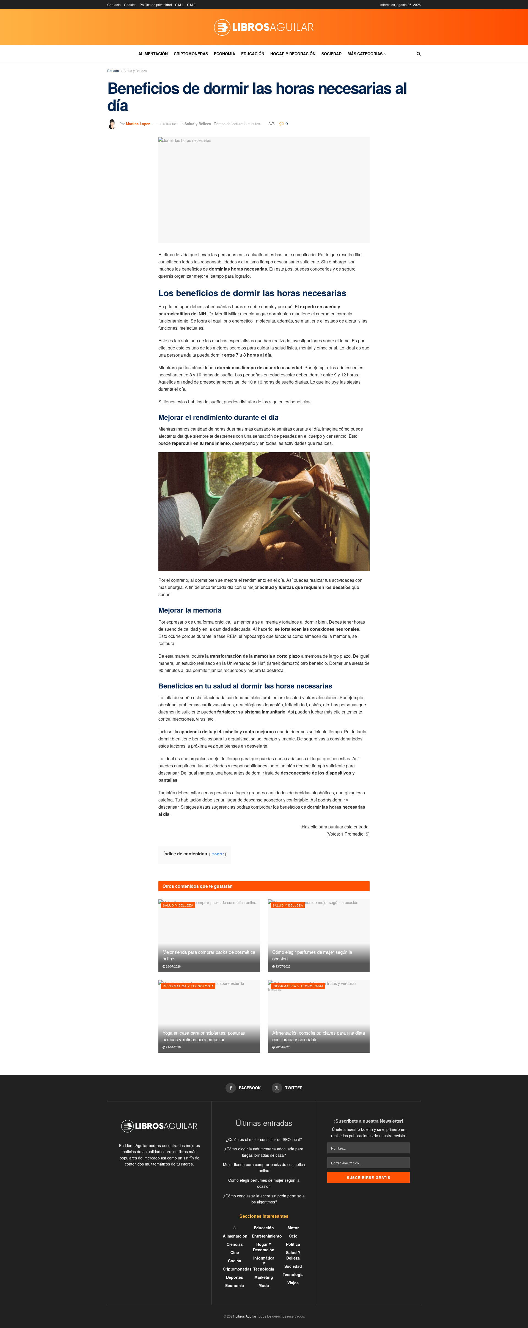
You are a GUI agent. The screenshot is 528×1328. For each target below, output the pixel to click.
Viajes (293, 1282)
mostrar (218, 853)
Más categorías (365, 53)
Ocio (293, 1236)
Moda (263, 1285)
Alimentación (153, 53)
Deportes (234, 1277)
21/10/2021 (169, 123)
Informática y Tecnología (188, 986)
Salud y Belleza (135, 70)
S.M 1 (179, 4)
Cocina (234, 1260)
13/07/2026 (282, 966)
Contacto (114, 4)
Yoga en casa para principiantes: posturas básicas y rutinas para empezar (204, 1036)
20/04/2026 (282, 1047)
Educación (252, 53)
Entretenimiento (267, 1236)
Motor (293, 1227)
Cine (234, 1252)
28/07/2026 (173, 966)
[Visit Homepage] (264, 27)
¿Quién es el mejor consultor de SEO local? (264, 1139)
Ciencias (235, 1244)
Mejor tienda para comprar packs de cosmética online (209, 955)
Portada (113, 70)
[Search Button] (419, 53)
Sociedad (331, 53)
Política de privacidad (156, 4)
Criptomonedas (191, 53)
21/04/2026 (173, 1047)
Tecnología (293, 1274)
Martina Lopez (138, 123)
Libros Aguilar (245, 1316)
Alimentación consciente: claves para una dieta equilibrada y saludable (318, 1036)
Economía (224, 53)
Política (293, 1244)
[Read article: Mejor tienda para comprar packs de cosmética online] (209, 935)
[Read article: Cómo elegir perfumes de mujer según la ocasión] (319, 935)
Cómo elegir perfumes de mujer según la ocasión (312, 955)
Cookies (130, 4)
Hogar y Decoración (292, 53)
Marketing (263, 1277)
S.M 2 (191, 4)
